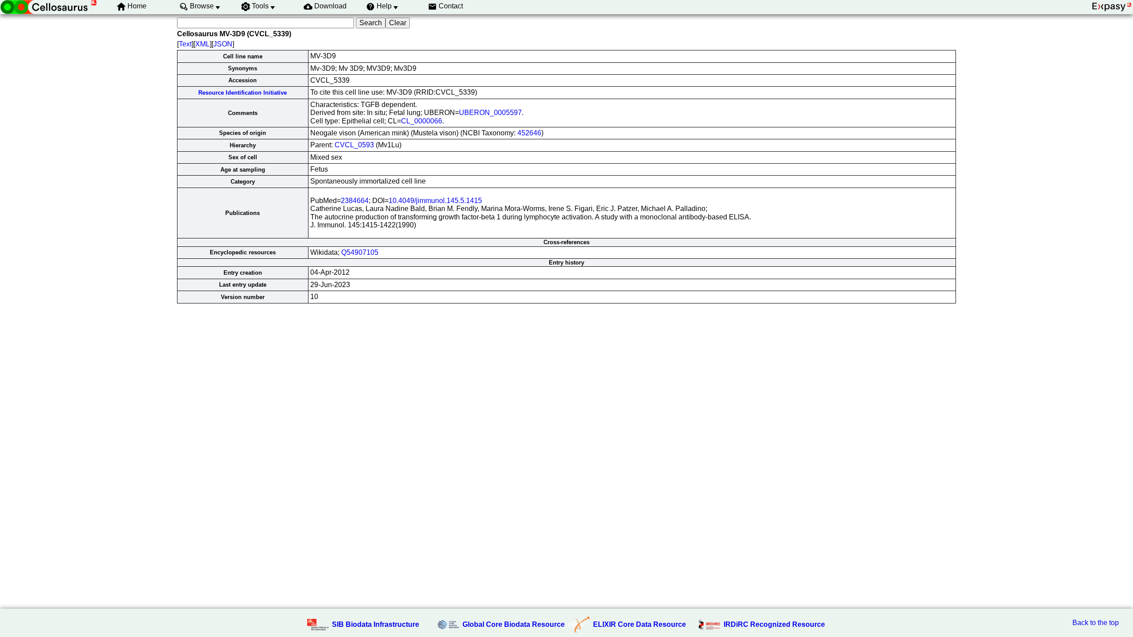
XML (202, 44)
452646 (529, 133)
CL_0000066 (421, 121)
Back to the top (1095, 622)
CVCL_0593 (354, 145)
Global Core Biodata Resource (513, 624)
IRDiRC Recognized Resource (774, 624)
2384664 (355, 200)
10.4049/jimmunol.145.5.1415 (435, 200)
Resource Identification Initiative (242, 92)
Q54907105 (359, 252)
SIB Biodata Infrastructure (375, 624)
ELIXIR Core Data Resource (639, 624)
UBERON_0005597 (490, 112)
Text (185, 44)
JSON (222, 44)
